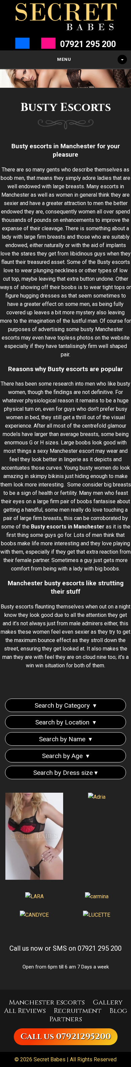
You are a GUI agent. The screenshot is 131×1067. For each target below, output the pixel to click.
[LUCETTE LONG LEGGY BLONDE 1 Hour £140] (97, 915)
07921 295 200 (88, 44)
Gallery (108, 1002)
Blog (118, 1010)
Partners (65, 1019)
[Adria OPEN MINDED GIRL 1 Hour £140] (97, 797)
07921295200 (83, 1036)
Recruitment (77, 1010)
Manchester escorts (47, 1002)
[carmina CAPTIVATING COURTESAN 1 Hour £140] (97, 896)
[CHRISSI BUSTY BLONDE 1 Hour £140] (34, 837)
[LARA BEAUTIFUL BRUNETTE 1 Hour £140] (34, 896)
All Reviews (25, 1010)
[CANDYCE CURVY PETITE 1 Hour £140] (34, 915)
